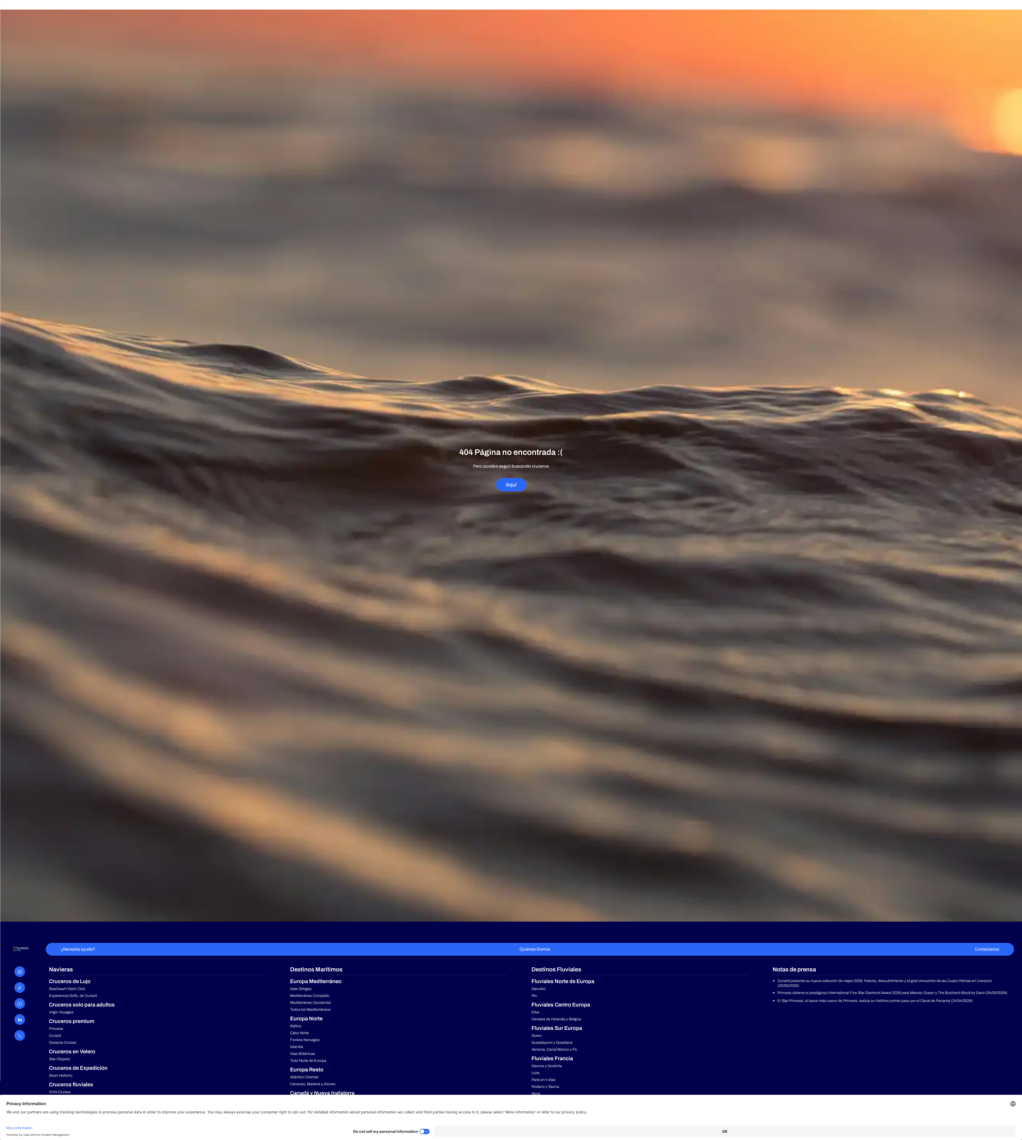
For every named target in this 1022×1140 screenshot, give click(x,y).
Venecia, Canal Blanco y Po (554, 1049)
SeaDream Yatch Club (67, 989)
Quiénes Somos (535, 949)
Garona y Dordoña (546, 1066)
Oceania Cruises (62, 1043)
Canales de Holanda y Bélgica (556, 1019)
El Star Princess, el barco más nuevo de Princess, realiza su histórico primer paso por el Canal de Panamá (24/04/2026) (875, 1001)
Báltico (296, 1026)
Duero (536, 1036)
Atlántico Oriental (304, 1077)
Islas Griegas (301, 989)
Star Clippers (59, 1059)
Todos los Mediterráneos (310, 1010)
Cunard (55, 1036)
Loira (535, 1073)
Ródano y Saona (545, 1087)
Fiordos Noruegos (305, 1040)
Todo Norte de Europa (308, 1061)
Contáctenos (987, 949)
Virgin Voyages (61, 1012)
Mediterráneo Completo (309, 996)
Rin (534, 996)
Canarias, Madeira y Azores (312, 1084)
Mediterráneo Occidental (310, 1003)
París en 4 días (543, 1080)
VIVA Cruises (60, 1092)
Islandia (296, 1047)
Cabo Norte (299, 1033)
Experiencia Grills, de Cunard (73, 996)
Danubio (538, 989)
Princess (56, 1029)
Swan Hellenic (60, 1075)
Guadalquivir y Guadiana (551, 1043)
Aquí (511, 485)
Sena (535, 1094)
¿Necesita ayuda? (78, 949)
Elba (535, 1012)
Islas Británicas (302, 1054)
